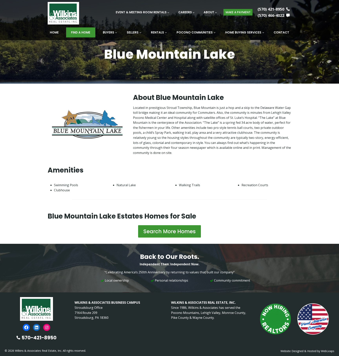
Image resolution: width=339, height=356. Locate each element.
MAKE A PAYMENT (238, 12)
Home (54, 32)
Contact (281, 32)
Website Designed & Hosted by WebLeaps (307, 351)
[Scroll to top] (329, 344)
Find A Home (80, 32)
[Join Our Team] (275, 319)
